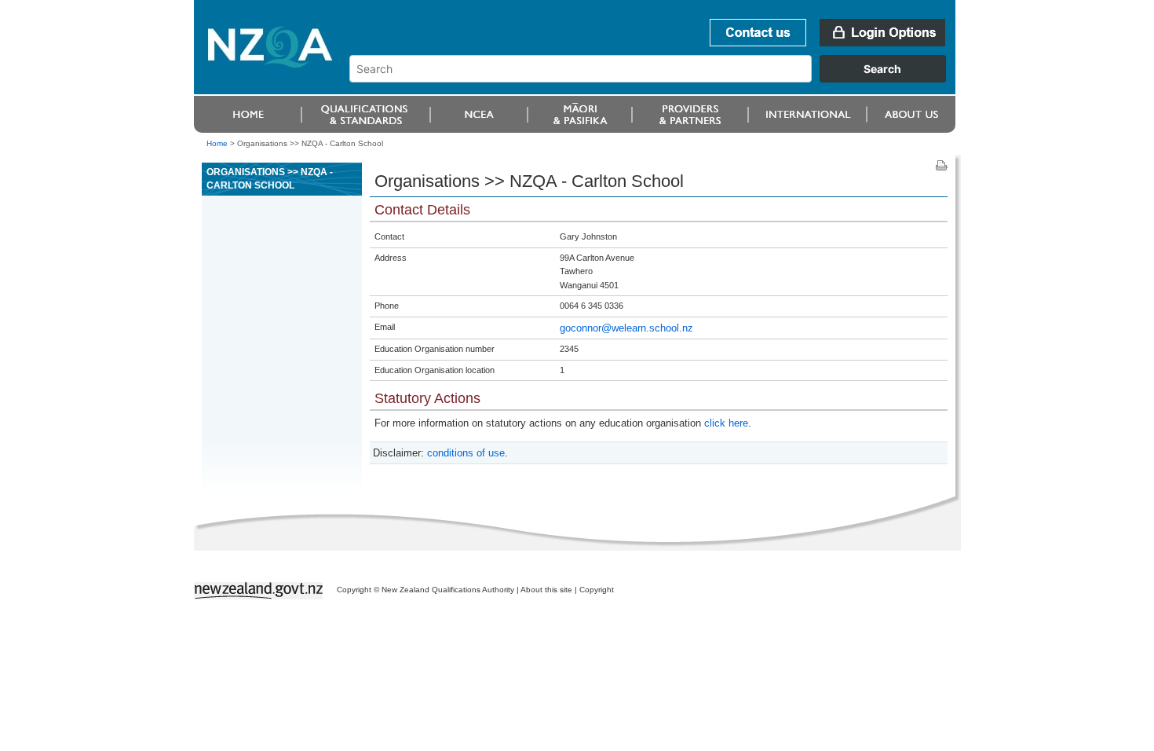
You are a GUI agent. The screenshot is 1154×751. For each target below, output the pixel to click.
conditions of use (466, 453)
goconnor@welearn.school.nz (626, 328)
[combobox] (655, 78)
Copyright (596, 589)
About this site (546, 589)
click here (726, 423)
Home (217, 143)
